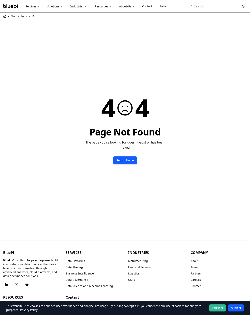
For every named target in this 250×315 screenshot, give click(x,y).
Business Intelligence (80, 273)
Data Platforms (75, 261)
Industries (77, 6)
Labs (163, 6)
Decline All (217, 308)
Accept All (236, 308)
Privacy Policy (29, 310)
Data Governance (77, 280)
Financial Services (139, 267)
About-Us (125, 6)
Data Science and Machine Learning (89, 286)
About (194, 261)
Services (31, 6)
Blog (13, 16)
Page (24, 16)
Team (194, 267)
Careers (196, 280)
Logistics (133, 273)
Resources (101, 6)
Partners (196, 273)
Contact (147, 6)
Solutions (53, 6)
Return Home (125, 160)
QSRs (131, 280)
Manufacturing (138, 261)
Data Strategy (74, 267)
